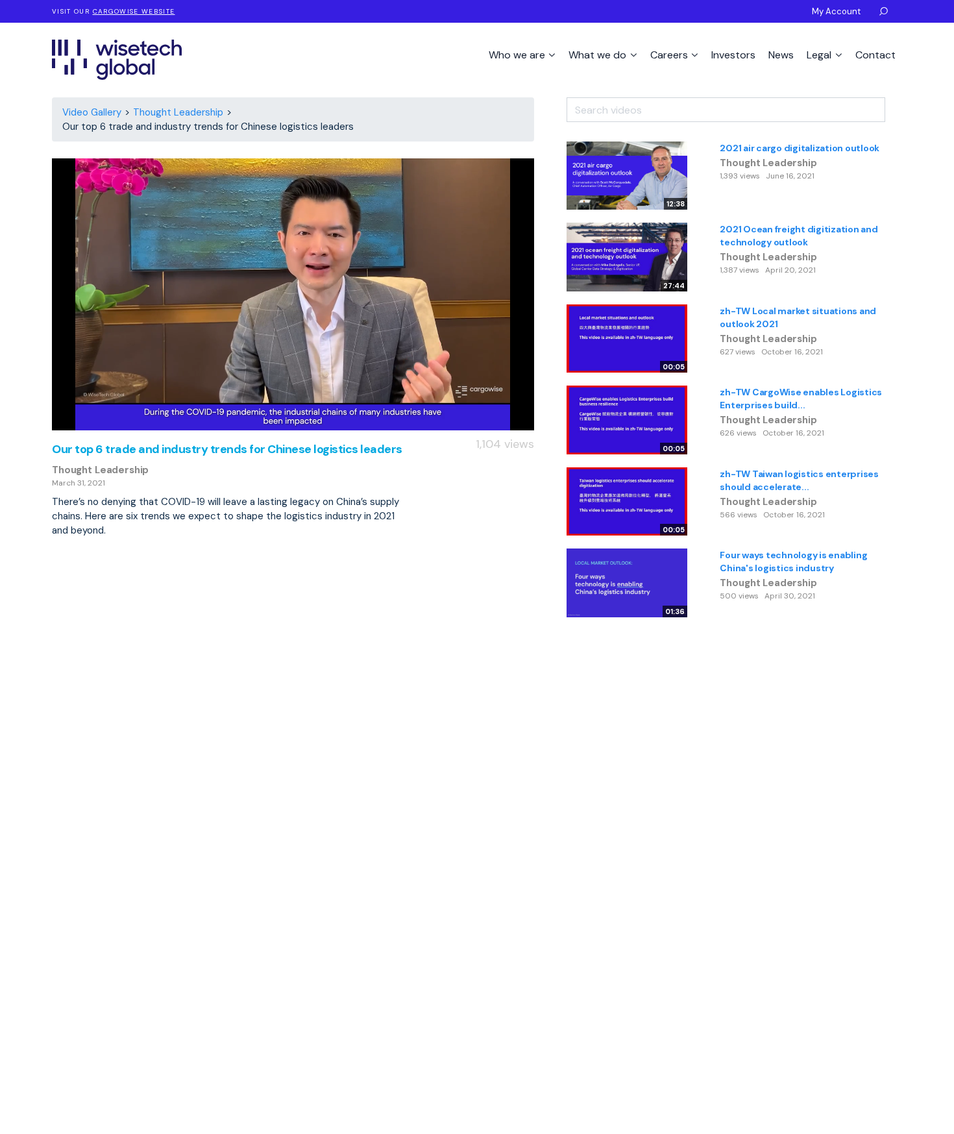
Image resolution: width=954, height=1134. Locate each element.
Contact (875, 55)
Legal (820, 55)
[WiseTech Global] (117, 59)
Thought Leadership (178, 112)
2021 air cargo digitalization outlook (799, 148)
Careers (670, 55)
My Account (836, 11)
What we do (599, 55)
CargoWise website (134, 11)
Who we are (518, 55)
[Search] (893, 105)
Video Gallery (91, 112)
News (781, 55)
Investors (733, 55)
